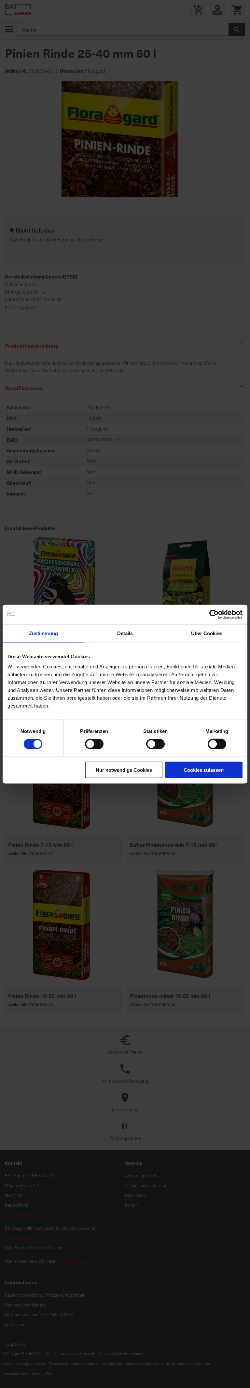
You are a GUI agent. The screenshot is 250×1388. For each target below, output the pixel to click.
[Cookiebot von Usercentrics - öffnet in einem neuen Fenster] (214, 614)
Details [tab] (125, 633)
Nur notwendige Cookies (124, 770)
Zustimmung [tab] (43, 633)
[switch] (94, 744)
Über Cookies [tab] (206, 633)
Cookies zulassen (204, 770)
